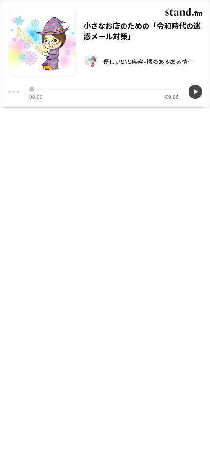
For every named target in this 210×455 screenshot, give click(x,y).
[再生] (195, 92)
